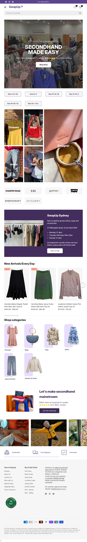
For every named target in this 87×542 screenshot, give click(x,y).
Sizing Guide (29, 483)
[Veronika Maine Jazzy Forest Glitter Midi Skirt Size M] (43, 284)
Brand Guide (29, 474)
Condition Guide (30, 480)
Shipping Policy (9, 486)
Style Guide (28, 477)
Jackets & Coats (31, 378)
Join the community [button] (49, 411)
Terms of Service (9, 490)
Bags (27, 350)
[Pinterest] (12, 1)
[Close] (0, 541)
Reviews (7, 471)
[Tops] (33, 164)
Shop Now (43, 65)
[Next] (82, 285)
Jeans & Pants (10, 379)
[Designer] (63, 145)
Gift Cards (28, 471)
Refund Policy (8, 483)
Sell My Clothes (30, 486)
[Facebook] (6, 1)
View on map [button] (55, 251)
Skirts (67, 349)
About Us (7, 474)
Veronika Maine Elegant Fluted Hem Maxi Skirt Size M (16, 305)
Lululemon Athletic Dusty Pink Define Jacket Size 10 (69, 305)
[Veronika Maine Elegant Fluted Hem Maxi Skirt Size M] (16, 284)
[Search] (80, 13)
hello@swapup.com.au (58, 489)
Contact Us (8, 477)
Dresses (8, 350)
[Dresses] (13, 127)
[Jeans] (13, 164)
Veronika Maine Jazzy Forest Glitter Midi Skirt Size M (42, 305)
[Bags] (33, 127)
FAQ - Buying (29, 490)
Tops (46, 350)
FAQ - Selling (29, 493)
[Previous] (4, 285)
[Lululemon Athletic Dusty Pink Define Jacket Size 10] (70, 284)
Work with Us (8, 480)
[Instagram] (9, 1)
